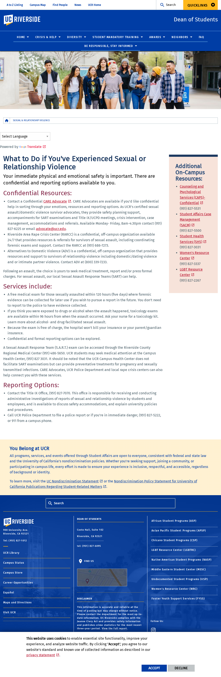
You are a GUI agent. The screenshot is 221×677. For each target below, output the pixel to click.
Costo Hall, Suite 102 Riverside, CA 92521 (90, 533)
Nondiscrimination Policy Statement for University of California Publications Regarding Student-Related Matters (103, 484)
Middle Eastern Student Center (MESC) (179, 569)
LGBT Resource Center (191, 272)
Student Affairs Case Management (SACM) (195, 219)
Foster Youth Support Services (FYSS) (178, 598)
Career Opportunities (18, 582)
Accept (154, 668)
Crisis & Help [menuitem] (46, 37)
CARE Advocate (55, 201)
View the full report (114, 628)
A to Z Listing (15, 4)
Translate (34, 147)
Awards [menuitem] (155, 37)
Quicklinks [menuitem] (198, 5)
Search (171, 5)
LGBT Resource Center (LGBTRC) (174, 550)
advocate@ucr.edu (51, 229)
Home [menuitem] (21, 37)
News (77, 4)
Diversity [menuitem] (74, 37)
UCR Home (94, 4)
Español (8, 592)
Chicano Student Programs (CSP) (174, 540)
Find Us (88, 561)
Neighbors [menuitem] (180, 37)
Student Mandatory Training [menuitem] (116, 37)
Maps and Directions (17, 602)
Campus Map (38, 4)
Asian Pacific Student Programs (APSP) (179, 530)
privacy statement (40, 655)
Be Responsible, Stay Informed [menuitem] (108, 46)
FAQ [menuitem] (201, 37)
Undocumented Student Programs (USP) (180, 579)
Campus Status (13, 562)
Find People (60, 4)
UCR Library (11, 552)
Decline (181, 668)
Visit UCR (9, 612)
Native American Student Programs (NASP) (182, 559)
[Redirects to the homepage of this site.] (6, 121)
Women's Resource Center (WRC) (174, 588)
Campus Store (13, 572)
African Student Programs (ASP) (174, 520)
